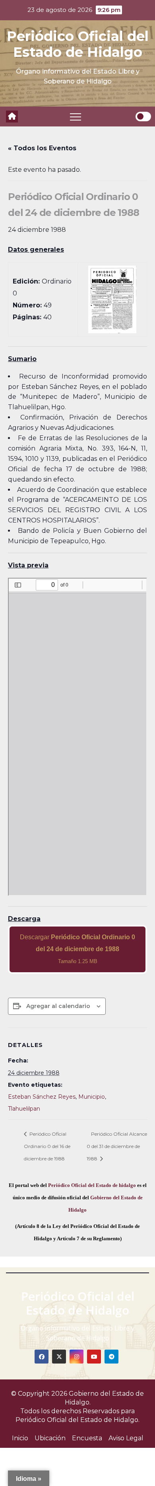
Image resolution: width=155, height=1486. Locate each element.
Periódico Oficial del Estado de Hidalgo (78, 44)
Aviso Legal (125, 1438)
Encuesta (87, 1438)
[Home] (12, 116)
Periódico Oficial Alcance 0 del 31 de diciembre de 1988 (117, 1146)
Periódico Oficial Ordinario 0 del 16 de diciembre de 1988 (47, 1146)
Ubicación (50, 1438)
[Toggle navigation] (75, 116)
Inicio (20, 1438)
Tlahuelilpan (24, 1108)
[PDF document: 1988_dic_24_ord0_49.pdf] (77, 737)
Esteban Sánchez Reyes (42, 1096)
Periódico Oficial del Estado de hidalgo (92, 1185)
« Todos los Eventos (42, 148)
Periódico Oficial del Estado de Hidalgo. (77, 1420)
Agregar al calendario (58, 1006)
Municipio (91, 1096)
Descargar (77, 949)
